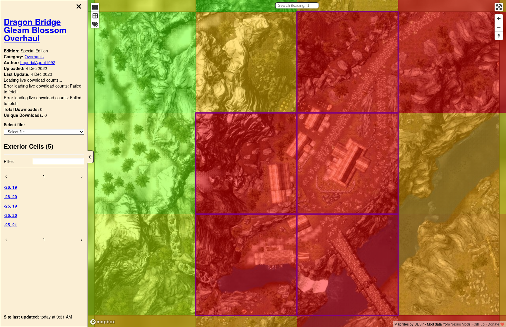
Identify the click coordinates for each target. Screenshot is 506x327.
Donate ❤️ (496, 323)
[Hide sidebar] (91, 156)
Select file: (14, 124)
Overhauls (34, 56)
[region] (297, 163)
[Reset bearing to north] (499, 35)
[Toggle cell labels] (95, 24)
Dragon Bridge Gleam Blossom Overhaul (35, 30)
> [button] (82, 176)
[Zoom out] (499, 27)
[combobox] (297, 5)
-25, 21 (10, 224)
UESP (419, 323)
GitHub (479, 323)
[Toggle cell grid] (95, 15)
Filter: (9, 161)
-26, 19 (10, 187)
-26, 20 (10, 196)
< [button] (6, 176)
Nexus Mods (461, 323)
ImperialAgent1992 (37, 62)
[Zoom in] (499, 18)
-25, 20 (10, 215)
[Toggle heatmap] (95, 7)
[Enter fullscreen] (499, 7)
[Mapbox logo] (102, 322)
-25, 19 (10, 206)
